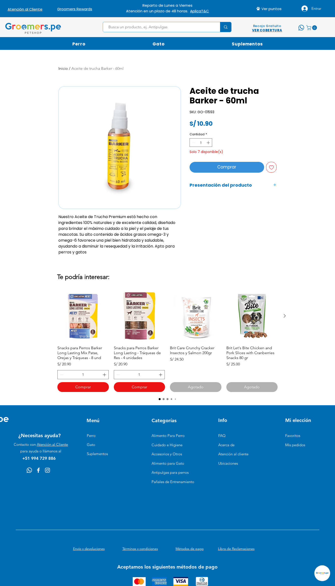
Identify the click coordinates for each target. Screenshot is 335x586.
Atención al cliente (233, 454)
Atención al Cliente (52, 444)
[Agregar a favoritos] (271, 167)
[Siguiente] (285, 316)
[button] (312, 27)
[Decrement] (193, 143)
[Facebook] (38, 470)
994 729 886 (186, 10)
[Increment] (209, 143)
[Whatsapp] (29, 470)
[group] (167, 341)
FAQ (222, 435)
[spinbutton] (201, 143)
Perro (91, 435)
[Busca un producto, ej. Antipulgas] (225, 27)
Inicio (63, 68)
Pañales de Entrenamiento (173, 481)
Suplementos (97, 453)
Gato (91, 444)
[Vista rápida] (83, 316)
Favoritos (292, 435)
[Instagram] (47, 470)
